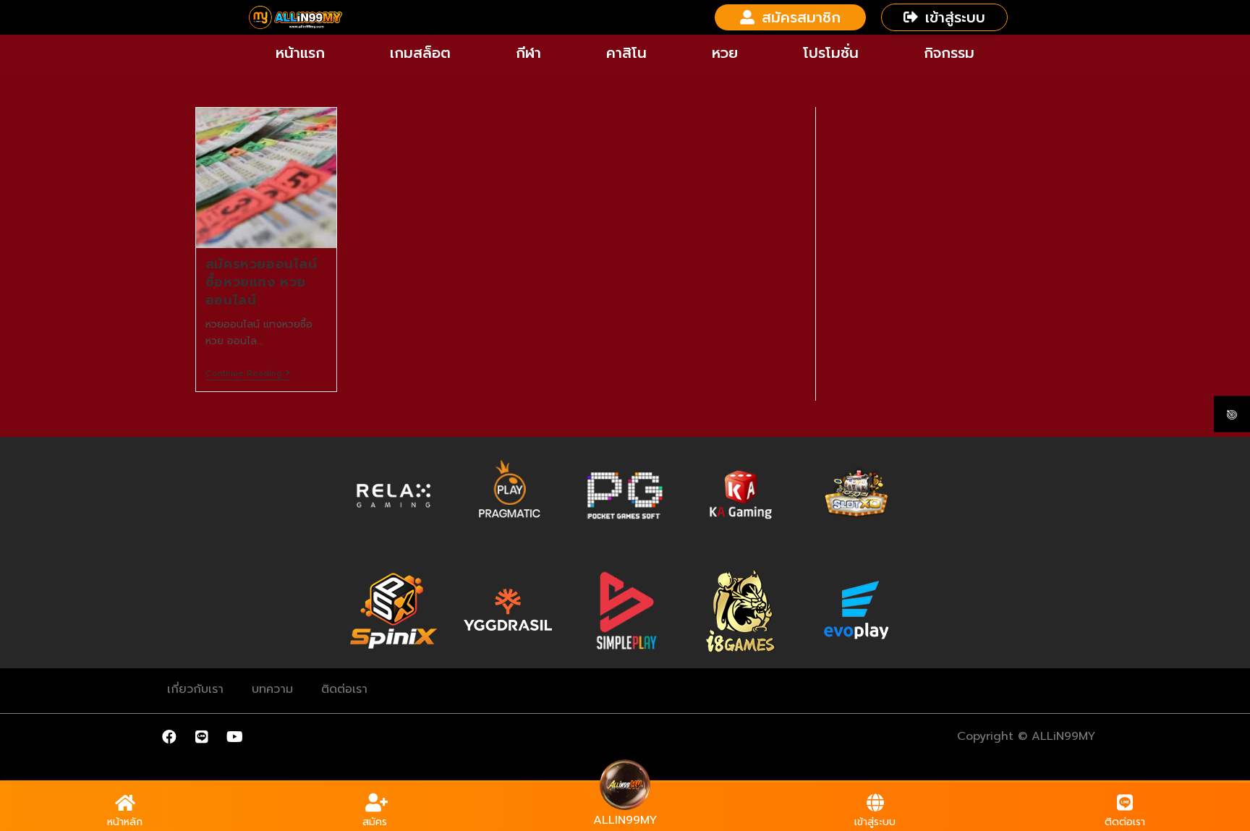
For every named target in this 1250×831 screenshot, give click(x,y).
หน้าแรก (300, 53)
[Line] (201, 737)
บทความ (272, 689)
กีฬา (528, 53)
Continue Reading (247, 374)
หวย (725, 53)
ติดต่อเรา (344, 689)
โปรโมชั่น (831, 53)
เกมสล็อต (420, 53)
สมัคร (374, 822)
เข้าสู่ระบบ (875, 822)
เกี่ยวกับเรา (195, 689)
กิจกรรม (949, 53)
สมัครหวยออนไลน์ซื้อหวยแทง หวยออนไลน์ (261, 282)
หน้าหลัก (125, 822)
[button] (790, 17)
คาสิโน (626, 53)
